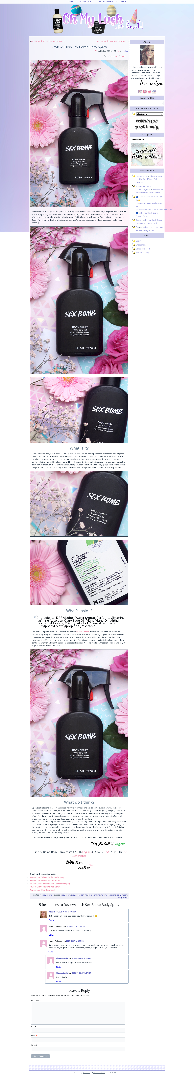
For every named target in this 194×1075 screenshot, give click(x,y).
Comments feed (143, 248)
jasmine (84, 895)
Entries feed (141, 245)
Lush (90, 895)
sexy (119, 895)
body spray (65, 895)
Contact (123, 1)
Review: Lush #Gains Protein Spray (45, 880)
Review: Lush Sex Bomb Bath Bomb (45, 886)
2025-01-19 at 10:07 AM (81, 973)
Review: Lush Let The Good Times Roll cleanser (149, 179)
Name (34, 1026)
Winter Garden (82, 631)
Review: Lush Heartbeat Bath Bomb (112, 41)
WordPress (86, 1073)
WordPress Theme (99, 1073)
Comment (36, 1000)
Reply (51, 920)
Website (34, 1045)
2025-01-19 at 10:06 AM (81, 958)
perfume (96, 895)
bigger (115, 56)
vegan (124, 895)
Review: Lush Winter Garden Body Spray (47, 877)
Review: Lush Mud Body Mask (42, 890)
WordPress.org (142, 252)
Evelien (125, 51)
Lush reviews (85, 1)
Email (34, 1036)
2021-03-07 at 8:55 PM (75, 941)
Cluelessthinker (62, 958)
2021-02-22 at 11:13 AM (75, 926)
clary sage (75, 895)
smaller (123, 56)
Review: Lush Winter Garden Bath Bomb (48, 41)
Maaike (52, 912)
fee (137, 227)
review (104, 895)
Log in (138, 241)
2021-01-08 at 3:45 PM (67, 912)
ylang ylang (123, 897)
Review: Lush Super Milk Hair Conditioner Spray (50, 883)
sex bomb (112, 895)
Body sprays (47, 895)
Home (70, 1)
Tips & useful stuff (105, 1)
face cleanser (141, 176)
